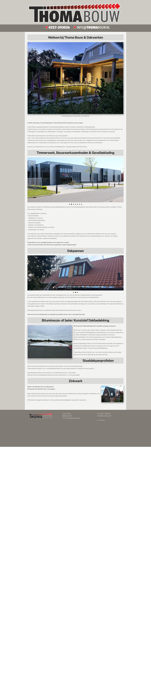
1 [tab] (69, 204)
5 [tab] (77, 204)
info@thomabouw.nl (104, 416)
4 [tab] (75, 204)
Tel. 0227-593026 (103, 413)
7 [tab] (81, 204)
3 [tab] (73, 204)
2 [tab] (71, 204)
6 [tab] (79, 204)
